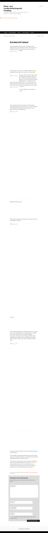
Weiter (42, 36)
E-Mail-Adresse (13, 508)
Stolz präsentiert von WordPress (24, 528)
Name (12, 502)
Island (23, 472)
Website (12, 513)
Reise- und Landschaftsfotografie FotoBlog (13, 8)
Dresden (19, 32)
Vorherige (38, 36)
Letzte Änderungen (25, 32)
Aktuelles (32, 32)
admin (31, 472)
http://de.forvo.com (33, 462)
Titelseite (5, 32)
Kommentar (13, 485)
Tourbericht (26, 472)
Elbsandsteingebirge (12, 32)
